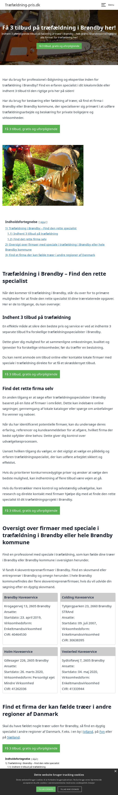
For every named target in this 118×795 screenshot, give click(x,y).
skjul (43, 222)
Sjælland (13, 737)
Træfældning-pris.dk (22, 4)
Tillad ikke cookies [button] (70, 789)
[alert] (59, 782)
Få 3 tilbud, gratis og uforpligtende (59, 46)
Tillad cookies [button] (46, 789)
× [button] (115, 771)
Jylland (88, 731)
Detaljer (91, 783)
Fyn (102, 731)
